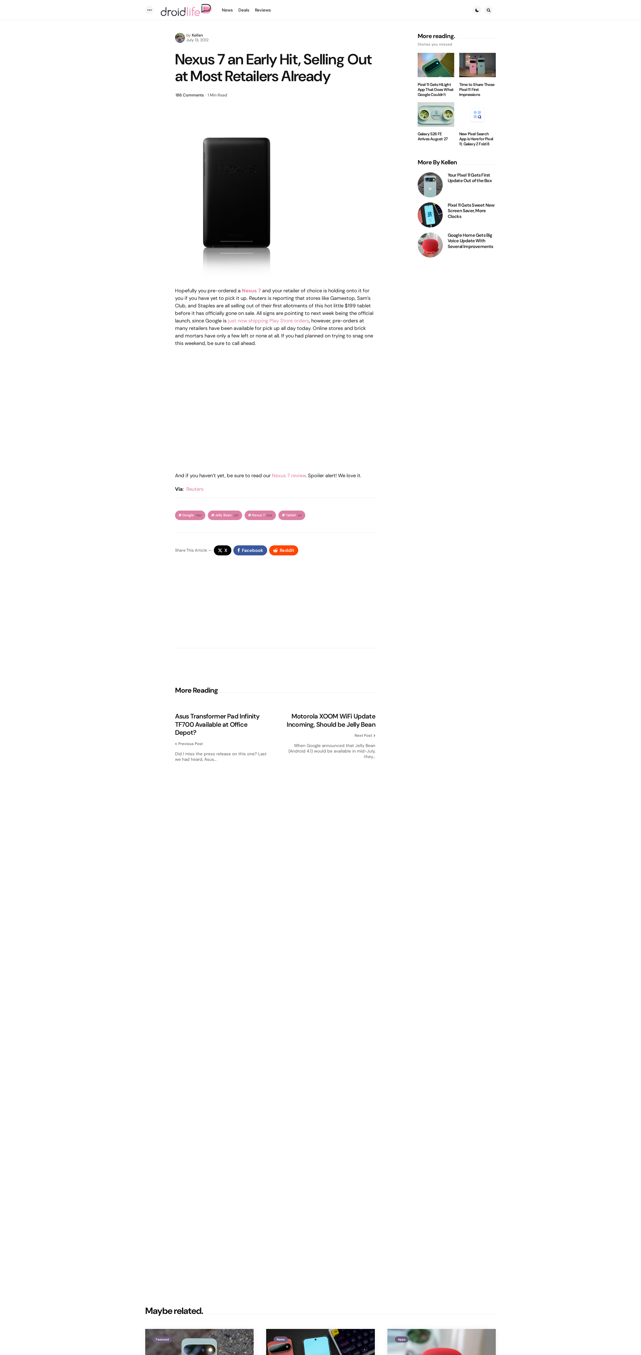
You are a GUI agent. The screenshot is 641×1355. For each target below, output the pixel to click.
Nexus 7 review (289, 475)
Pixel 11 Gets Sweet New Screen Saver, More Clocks (471, 210)
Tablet (294, 515)
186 (190, 95)
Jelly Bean (227, 515)
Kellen (197, 35)
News (281, 1339)
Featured (162, 1339)
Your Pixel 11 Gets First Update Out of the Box (470, 178)
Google (192, 515)
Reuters (195, 489)
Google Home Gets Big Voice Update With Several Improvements (470, 241)
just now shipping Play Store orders (268, 320)
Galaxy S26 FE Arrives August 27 (433, 137)
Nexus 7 (262, 515)
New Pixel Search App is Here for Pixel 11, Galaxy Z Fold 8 (476, 139)
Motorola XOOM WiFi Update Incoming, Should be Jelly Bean (331, 720)
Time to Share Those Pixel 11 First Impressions (477, 89)
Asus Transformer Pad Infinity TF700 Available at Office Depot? (217, 724)
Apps (401, 1339)
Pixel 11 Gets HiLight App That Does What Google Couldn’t (436, 89)
